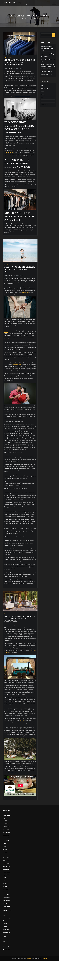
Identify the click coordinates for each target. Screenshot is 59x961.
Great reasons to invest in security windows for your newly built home (47, 48)
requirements (12, 772)
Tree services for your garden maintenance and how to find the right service (48, 54)
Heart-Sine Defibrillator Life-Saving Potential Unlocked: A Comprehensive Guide (48, 66)
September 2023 (6, 815)
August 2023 (6, 818)
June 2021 (5, 880)
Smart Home (7, 57)
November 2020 (6, 900)
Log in (4, 941)
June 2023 (5, 821)
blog (42, 85)
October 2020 (6, 903)
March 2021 (5, 889)
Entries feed (5, 944)
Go (53, 35)
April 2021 (5, 886)
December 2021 (6, 863)
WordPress (28, 958)
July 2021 (5, 877)
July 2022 (5, 843)
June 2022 (5, 846)
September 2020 (6, 906)
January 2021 (6, 894)
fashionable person (8, 152)
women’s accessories (18, 183)
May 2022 (5, 849)
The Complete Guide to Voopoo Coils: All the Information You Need (46, 72)
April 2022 (5, 852)
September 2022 (6, 838)
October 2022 (6, 835)
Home (25, 18)
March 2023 (5, 823)
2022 (30, 18)
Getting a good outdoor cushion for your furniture (20, 618)
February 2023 (6, 826)
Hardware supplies (45, 88)
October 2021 (6, 869)
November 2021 (6, 866)
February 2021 (6, 892)
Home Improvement (13, 2)
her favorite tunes (17, 364)
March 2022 (5, 855)
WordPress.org (6, 949)
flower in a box (25, 292)
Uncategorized (44, 104)
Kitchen (42, 91)
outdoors (22, 720)
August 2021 (6, 875)
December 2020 (6, 897)
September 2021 (6, 872)
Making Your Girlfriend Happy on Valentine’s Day (19, 269)
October (35, 18)
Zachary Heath (9, 68)
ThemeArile (44, 958)
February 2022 (6, 857)
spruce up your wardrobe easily (22, 96)
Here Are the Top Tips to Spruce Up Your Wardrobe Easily (20, 62)
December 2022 (6, 829)
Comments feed (6, 947)
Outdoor (6, 264)
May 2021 (5, 883)
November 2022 (6, 832)
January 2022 (6, 860)
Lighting (43, 94)
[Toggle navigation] (54, 2)
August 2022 (6, 840)
